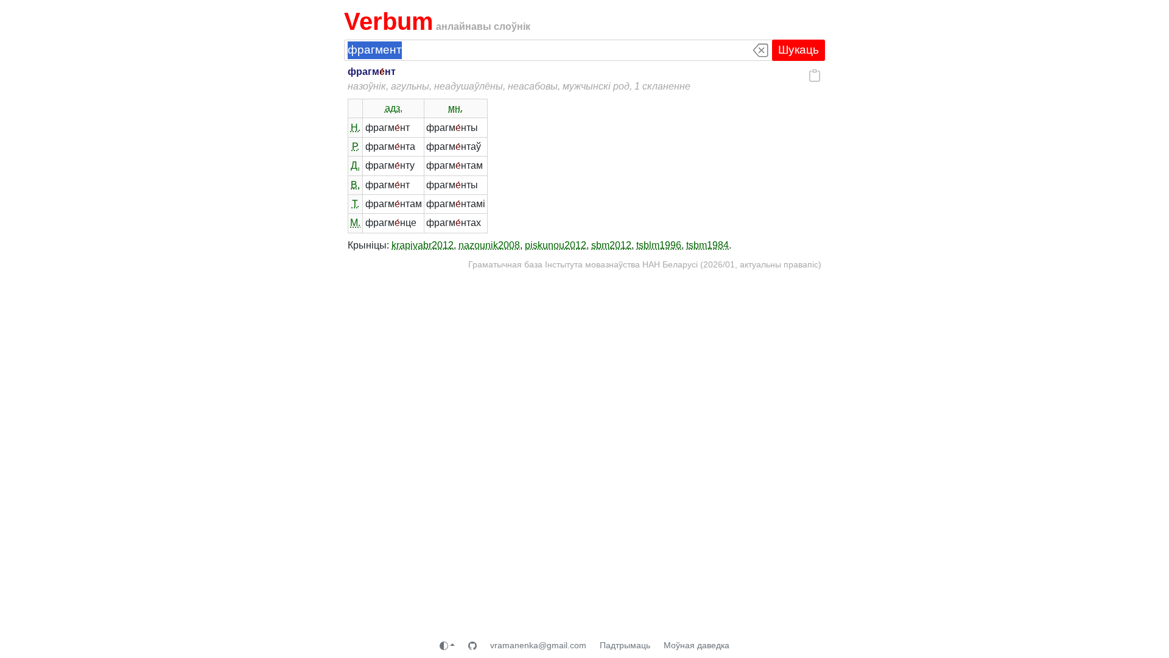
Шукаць (798, 49)
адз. (393, 108)
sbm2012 (611, 245)
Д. (355, 165)
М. (355, 223)
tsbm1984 (707, 245)
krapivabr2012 (422, 245)
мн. (455, 108)
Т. (355, 204)
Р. (355, 146)
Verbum (389, 21)
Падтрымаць (625, 645)
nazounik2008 (489, 245)
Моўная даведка (696, 645)
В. (355, 185)
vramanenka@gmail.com (538, 645)
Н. (355, 127)
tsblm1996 (658, 245)
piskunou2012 (555, 245)
